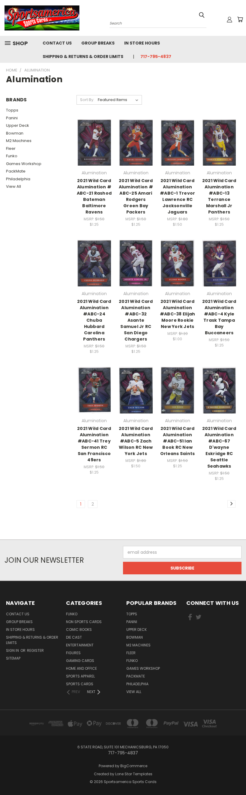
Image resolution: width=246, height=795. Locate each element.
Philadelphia (18, 179)
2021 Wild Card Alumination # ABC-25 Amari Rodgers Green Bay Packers (136, 196)
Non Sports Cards (84, 621)
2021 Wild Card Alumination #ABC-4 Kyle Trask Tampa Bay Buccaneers (219, 317)
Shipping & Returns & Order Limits (83, 56)
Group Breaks (98, 43)
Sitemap (13, 658)
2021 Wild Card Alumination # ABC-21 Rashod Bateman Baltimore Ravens (94, 196)
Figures (73, 652)
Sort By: (87, 100)
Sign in (13, 650)
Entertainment (80, 645)
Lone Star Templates (133, 773)
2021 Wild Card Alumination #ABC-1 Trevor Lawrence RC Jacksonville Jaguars (177, 196)
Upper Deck (17, 125)
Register (35, 650)
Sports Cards (79, 683)
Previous (237, 776)
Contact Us (57, 43)
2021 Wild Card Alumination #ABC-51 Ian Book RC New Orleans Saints (177, 441)
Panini (12, 118)
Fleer (11, 148)
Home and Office (81, 668)
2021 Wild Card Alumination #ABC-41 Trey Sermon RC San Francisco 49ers (94, 444)
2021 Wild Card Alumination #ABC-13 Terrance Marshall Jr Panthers (219, 196)
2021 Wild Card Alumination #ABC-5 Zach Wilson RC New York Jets (136, 441)
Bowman (14, 133)
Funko (11, 156)
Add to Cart (94, 152)
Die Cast (74, 637)
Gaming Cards (80, 660)
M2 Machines (19, 141)
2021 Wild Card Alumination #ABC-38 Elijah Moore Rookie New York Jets (177, 313)
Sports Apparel (80, 676)
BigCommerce (133, 765)
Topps (12, 110)
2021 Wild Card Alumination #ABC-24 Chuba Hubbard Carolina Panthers (94, 320)
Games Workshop (23, 164)
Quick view (94, 130)
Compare (92, 141)
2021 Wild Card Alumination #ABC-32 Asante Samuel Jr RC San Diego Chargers (136, 320)
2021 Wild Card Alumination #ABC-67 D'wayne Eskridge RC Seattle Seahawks (219, 447)
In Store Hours (142, 43)
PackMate (16, 171)
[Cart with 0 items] (240, 19)
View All (13, 186)
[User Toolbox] (229, 19)
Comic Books (79, 629)
